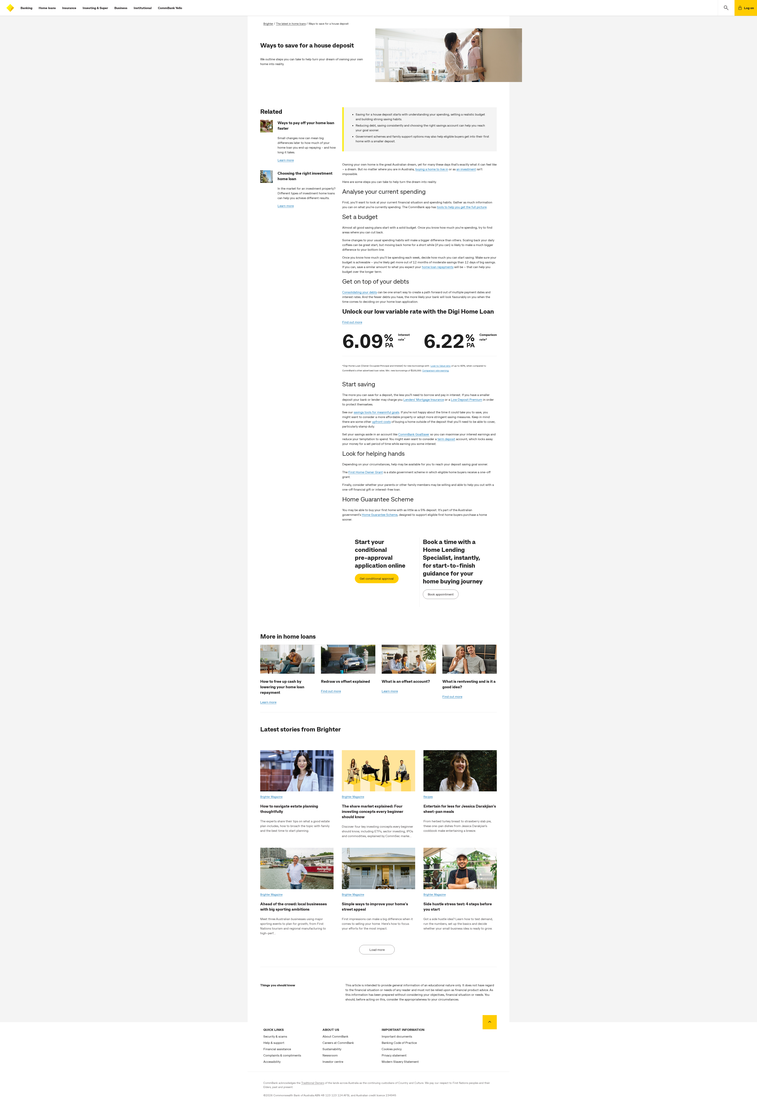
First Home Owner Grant (365, 472)
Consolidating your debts (359, 292)
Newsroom (330, 1055)
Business (120, 8)
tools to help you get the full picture (462, 207)
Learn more (286, 160)
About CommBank (335, 1036)
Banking (26, 8)
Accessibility (272, 1061)
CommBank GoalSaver (413, 434)
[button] (726, 8)
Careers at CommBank (338, 1042)
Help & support (273, 1042)
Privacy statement (394, 1055)
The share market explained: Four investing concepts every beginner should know (372, 811)
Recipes (428, 796)
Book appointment (441, 594)
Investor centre (333, 1061)
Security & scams (275, 1036)
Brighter (268, 23)
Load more (377, 949)
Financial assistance (277, 1049)
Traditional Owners (312, 1082)
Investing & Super (95, 8)
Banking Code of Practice (399, 1042)
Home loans (47, 8)
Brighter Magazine (271, 796)
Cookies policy (392, 1049)
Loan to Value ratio (441, 365)
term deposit (446, 439)
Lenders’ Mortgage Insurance (423, 399)
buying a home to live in (431, 169)
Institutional (143, 8)
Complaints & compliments (282, 1055)
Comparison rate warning (435, 370)
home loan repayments (437, 267)
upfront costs (381, 421)
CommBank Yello (170, 8)
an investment (466, 169)
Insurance (69, 8)
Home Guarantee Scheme (379, 514)
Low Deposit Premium (466, 399)
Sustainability (332, 1049)
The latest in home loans (291, 23)
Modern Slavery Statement (400, 1061)
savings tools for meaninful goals (376, 412)
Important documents (397, 1036)
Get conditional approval (377, 578)
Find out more (352, 322)
